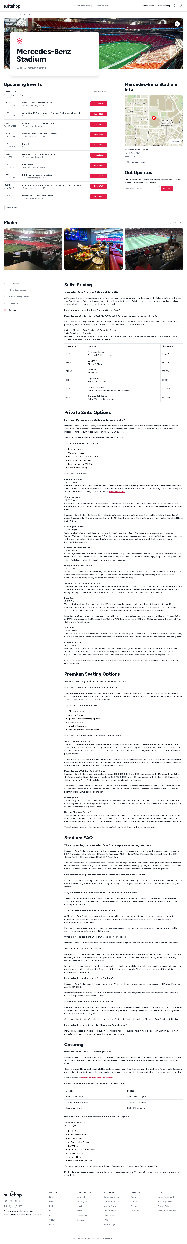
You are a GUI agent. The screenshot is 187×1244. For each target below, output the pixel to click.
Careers (134, 1201)
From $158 (98, 176)
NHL (51, 1210)
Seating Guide (110, 1206)
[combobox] (93, 5)
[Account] (181, 6)
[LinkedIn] (20, 1206)
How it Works (110, 1210)
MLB (51, 1206)
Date (13, 96)
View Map (175, 141)
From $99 (99, 104)
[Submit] (71, 5)
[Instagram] (10, 1206)
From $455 (98, 135)
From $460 (98, 165)
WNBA (52, 1220)
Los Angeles (82, 1201)
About (134, 1197)
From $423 (98, 145)
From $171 (99, 155)
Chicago (80, 1220)
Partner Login (110, 1224)
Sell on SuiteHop (163, 6)
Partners (135, 1206)
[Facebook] (5, 1206)
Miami (79, 1206)
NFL (51, 1197)
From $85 (99, 124)
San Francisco (82, 1215)
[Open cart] (175, 6)
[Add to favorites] (177, 24)
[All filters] (6, 96)
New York (80, 1197)
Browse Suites (148, 6)
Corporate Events (112, 1201)
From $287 (98, 196)
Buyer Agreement (166, 1197)
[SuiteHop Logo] (12, 6)
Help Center (109, 1215)
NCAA (52, 1224)
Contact (135, 1210)
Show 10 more (12, 207)
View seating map (138, 162)
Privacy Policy (164, 1206)
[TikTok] (15, 1206)
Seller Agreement (166, 1201)
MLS (51, 1215)
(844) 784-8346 (12, 1201)
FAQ (106, 1220)
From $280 (98, 114)
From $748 (98, 186)
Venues (7, 15)
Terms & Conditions (167, 1210)
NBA (51, 1201)
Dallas (79, 1210)
